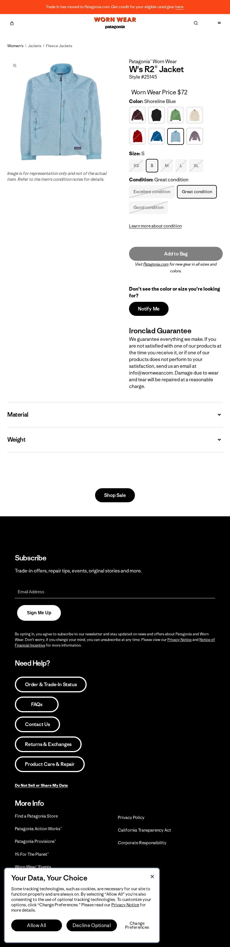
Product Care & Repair (50, 764)
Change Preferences (137, 925)
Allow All (36, 925)
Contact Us (37, 724)
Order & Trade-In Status (51, 684)
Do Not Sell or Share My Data (41, 785)
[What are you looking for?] (196, 23)
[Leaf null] (176, 115)
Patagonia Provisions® (35, 841)
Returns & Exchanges (48, 744)
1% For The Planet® (32, 854)
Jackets (35, 45)
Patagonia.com (156, 264)
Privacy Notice (179, 639)
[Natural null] (195, 115)
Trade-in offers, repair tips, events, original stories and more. (78, 571)
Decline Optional (92, 925)
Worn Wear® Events (33, 867)
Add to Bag (176, 254)
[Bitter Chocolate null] (138, 115)
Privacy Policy (131, 817)
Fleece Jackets (59, 45)
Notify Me (149, 309)
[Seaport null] (157, 136)
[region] (81, 905)
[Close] (152, 876)
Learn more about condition (155, 226)
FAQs (36, 704)
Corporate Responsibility (142, 842)
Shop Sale (115, 495)
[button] (12, 22)
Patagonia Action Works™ (38, 828)
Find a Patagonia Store (36, 816)
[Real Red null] (138, 136)
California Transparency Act (144, 830)
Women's (15, 45)
